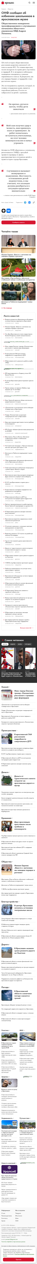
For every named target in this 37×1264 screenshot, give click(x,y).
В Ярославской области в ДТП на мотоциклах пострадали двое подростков (18, 497)
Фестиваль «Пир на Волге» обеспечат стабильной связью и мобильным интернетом (17, 438)
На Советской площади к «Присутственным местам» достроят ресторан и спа (19, 446)
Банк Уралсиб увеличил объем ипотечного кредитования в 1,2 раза (18, 401)
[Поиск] (29, 2)
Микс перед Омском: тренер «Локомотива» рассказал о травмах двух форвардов (19, 347)
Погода (5, 987)
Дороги (17, 559)
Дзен (16, 1218)
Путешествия (24, 1118)
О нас (3, 1213)
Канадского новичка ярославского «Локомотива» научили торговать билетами (19, 606)
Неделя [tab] (12, 644)
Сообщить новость (18, 222)
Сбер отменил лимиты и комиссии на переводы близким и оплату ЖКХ (27, 1044)
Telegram (18, 1213)
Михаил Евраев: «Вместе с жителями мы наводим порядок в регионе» (18, 327)
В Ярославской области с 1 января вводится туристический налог (27, 1132)
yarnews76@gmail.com (11, 1239)
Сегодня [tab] (28, 644)
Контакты (4, 1218)
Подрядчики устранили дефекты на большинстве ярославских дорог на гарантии (17, 979)
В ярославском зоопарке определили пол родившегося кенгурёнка (18, 490)
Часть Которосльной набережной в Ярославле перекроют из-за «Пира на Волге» (16, 974)
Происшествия (19, 357)
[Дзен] (3, 211)
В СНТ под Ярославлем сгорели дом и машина (17, 483)
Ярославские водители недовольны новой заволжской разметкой (18, 519)
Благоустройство (9, 901)
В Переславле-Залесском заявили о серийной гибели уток (16, 591)
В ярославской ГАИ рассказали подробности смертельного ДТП (15, 354)
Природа (17, 493)
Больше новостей (25, 628)
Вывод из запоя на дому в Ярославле (9, 1090)
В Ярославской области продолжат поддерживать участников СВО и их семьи (9, 1061)
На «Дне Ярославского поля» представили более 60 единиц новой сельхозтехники (18, 334)
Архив (3, 1221)
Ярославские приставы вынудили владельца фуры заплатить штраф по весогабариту (19, 475)
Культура (17, 471)
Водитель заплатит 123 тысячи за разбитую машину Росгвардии (19, 534)
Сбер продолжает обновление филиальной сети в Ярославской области (19, 461)
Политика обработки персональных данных (13, 1241)
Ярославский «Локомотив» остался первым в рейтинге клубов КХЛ (19, 576)
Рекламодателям (6, 1216)
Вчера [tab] (20, 644)
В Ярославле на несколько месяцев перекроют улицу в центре (16, 613)
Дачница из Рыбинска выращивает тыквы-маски (19, 454)
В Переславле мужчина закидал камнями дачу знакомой (18, 512)
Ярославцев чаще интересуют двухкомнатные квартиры (9, 1141)
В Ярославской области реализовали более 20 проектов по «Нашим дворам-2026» (16, 937)
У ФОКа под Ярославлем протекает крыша (19, 563)
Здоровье (4, 1077)
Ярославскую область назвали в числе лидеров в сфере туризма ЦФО (27, 1148)
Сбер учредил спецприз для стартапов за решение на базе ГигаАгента (9, 1199)
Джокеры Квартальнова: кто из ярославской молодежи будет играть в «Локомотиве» (12, 674)
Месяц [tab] (5, 644)
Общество (10, 9)
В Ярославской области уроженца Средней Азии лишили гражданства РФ (17, 854)
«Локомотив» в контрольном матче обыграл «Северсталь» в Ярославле (19, 408)
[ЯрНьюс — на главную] (7, 2)
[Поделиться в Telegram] (25, 202)
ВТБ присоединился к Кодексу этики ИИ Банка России (18, 374)
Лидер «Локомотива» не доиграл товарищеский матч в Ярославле (15, 415)
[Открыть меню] (34, 2)
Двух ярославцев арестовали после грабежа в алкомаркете (19, 423)
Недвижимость (19, 449)
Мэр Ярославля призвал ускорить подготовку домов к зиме (27, 1068)
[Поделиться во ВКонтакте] (29, 202)
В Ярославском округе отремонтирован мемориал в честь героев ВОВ (8, 1045)
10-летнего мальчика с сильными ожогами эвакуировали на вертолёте (18, 527)
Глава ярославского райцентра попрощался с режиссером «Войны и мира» (19, 468)
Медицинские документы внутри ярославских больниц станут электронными (9, 1112)
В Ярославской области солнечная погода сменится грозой (23, 994)
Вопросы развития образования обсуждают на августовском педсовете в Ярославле (19, 320)
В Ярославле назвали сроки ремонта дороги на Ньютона (19, 556)
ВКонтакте (18, 1216)
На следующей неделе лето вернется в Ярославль (17, 1009)
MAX (16, 1221)
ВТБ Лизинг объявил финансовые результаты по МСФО (19, 430)
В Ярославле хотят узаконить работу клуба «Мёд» (19, 361)
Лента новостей (11, 316)
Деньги (17, 552)
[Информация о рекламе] (32, 342)
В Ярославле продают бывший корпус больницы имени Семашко (8, 1153)
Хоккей (17, 350)
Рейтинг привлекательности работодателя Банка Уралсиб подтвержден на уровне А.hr (19, 505)
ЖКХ (21, 1030)
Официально (19, 364)
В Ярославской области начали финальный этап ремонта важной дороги (19, 584)
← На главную (6, 308)
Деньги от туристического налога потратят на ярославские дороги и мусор (19, 549)
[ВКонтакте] (8, 211)
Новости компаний (21, 404)
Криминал (18, 426)
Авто (16, 522)
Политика (5, 1030)
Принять (18, 1259)
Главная (3, 9)
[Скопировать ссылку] (34, 202)
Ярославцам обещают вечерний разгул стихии (16, 1005)
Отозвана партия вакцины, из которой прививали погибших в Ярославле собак (9, 1105)
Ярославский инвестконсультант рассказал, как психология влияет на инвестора (17, 804)
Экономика (18, 337)
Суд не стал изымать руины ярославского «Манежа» (18, 541)
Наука (17, 323)
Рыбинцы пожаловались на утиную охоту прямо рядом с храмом (18, 569)
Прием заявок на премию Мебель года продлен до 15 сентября (17, 388)
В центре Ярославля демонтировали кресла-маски (19, 381)
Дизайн (17, 384)
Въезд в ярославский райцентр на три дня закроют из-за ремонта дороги (18, 598)
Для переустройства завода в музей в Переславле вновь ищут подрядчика (17, 620)
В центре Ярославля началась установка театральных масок (23, 907)
